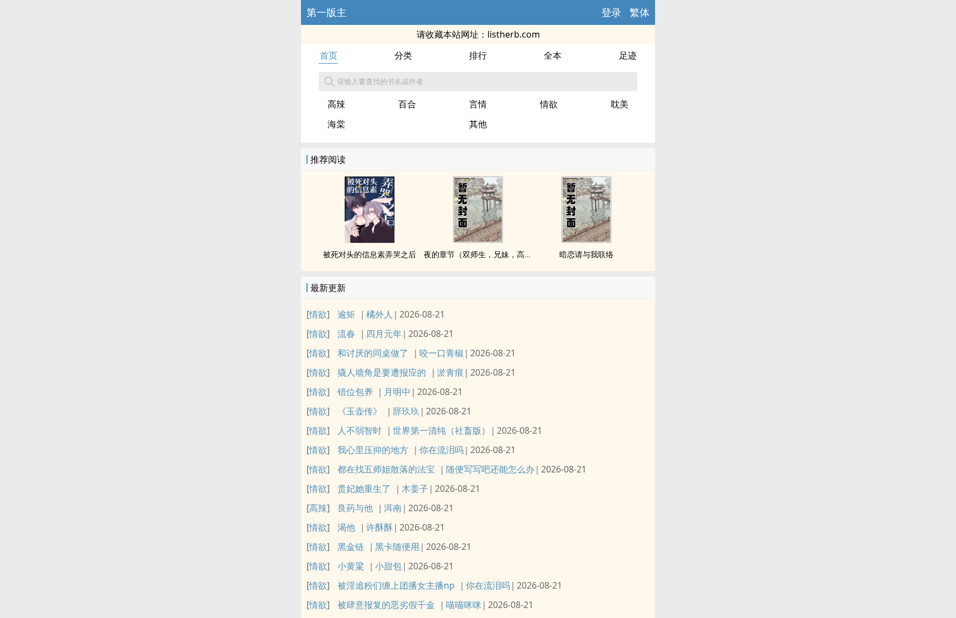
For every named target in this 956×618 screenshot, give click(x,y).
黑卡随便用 (397, 547)
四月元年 (384, 334)
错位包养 (355, 392)
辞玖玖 (406, 411)
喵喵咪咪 (463, 605)
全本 (553, 55)
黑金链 (350, 547)
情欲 (549, 104)
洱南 (393, 508)
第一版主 (326, 12)
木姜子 (415, 488)
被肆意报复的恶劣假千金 (386, 605)
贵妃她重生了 (364, 488)
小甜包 (388, 566)
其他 (478, 124)
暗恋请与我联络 (586, 254)
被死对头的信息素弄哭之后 (369, 254)
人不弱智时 (359, 430)
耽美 (619, 104)
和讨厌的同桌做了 (372, 353)
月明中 (397, 392)
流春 (346, 334)
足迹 (628, 55)
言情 (478, 104)
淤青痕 (450, 372)
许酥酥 (379, 527)
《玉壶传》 (359, 411)
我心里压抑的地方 (372, 450)
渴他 (346, 527)
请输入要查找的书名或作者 (380, 81)
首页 (328, 55)
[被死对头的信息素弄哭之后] (369, 239)
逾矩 (346, 314)
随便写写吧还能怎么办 (490, 469)
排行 (478, 55)
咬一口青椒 (441, 353)
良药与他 (355, 508)
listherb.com (513, 34)
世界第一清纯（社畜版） (441, 430)
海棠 (336, 124)
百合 (407, 104)
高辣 (336, 104)
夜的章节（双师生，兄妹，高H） (481, 254)
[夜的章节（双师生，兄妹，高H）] (478, 239)
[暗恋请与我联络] (586, 239)
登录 (611, 12)
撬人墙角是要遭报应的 (381, 372)
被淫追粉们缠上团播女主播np (396, 585)
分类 (403, 55)
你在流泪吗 (441, 450)
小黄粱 (350, 566)
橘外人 (379, 314)
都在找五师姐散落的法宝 (386, 469)
